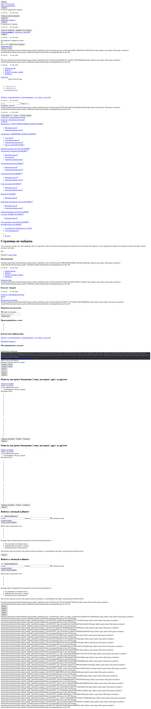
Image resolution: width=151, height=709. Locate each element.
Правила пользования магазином (21, 359)
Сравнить (4, 18)
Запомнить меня (58, 518)
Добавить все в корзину (23, 30)
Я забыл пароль (6, 520)
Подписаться (6, 316)
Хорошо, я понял (7, 364)
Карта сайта (5, 359)
